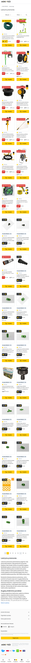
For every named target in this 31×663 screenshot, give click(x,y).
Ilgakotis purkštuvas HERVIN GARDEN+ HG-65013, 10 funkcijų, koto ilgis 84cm (22, 136)
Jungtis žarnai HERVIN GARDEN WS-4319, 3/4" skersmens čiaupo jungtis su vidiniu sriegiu (8, 239)
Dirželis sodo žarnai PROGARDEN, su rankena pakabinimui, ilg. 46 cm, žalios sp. (7, 69)
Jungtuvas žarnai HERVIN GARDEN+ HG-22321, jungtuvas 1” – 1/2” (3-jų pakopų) (23, 276)
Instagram (12, 626)
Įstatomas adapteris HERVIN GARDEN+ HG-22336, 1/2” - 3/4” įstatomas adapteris (7, 104)
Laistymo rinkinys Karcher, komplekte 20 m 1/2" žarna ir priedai (22, 202)
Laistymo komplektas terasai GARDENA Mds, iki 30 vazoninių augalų (8, 388)
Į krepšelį (9, 45)
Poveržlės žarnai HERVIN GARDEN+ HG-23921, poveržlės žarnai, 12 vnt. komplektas (8, 499)
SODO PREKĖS (5, 6)
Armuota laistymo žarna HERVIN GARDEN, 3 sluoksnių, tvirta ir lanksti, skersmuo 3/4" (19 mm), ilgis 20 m (8, 37)
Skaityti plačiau (5, 603)
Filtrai (18, 14)
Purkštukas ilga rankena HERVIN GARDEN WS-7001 (23, 36)
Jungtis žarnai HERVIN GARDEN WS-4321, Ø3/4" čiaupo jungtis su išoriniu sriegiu (23, 239)
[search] (26, 15)
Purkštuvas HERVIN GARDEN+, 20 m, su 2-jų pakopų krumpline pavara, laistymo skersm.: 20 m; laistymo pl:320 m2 (8, 136)
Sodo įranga (11, 6)
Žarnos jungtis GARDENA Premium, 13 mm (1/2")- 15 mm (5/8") (8, 273)
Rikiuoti (7, 14)
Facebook (5, 626)
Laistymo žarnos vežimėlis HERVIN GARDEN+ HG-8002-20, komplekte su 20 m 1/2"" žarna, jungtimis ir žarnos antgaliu (22, 168)
